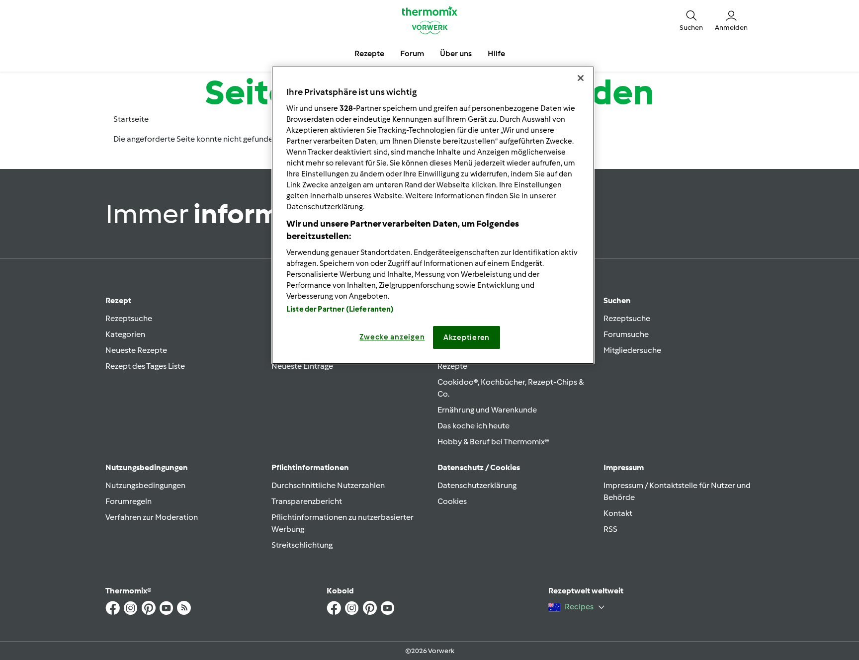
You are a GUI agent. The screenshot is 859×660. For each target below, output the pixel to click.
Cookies (452, 501)
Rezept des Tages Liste (145, 366)
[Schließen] (581, 78)
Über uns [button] (456, 53)
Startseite (131, 119)
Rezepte (452, 366)
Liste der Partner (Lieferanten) (340, 309)
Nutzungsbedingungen (145, 485)
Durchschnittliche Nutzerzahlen (328, 485)
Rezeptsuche (128, 318)
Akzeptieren (466, 337)
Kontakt (617, 513)
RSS (610, 529)
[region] (433, 215)
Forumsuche (626, 334)
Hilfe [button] (496, 53)
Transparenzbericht (306, 501)
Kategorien (125, 334)
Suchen (617, 300)
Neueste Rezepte (136, 350)
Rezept (118, 300)
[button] (691, 19)
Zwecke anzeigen (392, 336)
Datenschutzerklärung (476, 485)
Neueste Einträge (302, 366)
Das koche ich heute (473, 425)
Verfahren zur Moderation (151, 517)
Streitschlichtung (302, 545)
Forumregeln (128, 501)
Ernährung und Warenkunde (487, 409)
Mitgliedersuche (632, 350)
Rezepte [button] (369, 53)
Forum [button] (412, 53)
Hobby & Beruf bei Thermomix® (493, 441)
